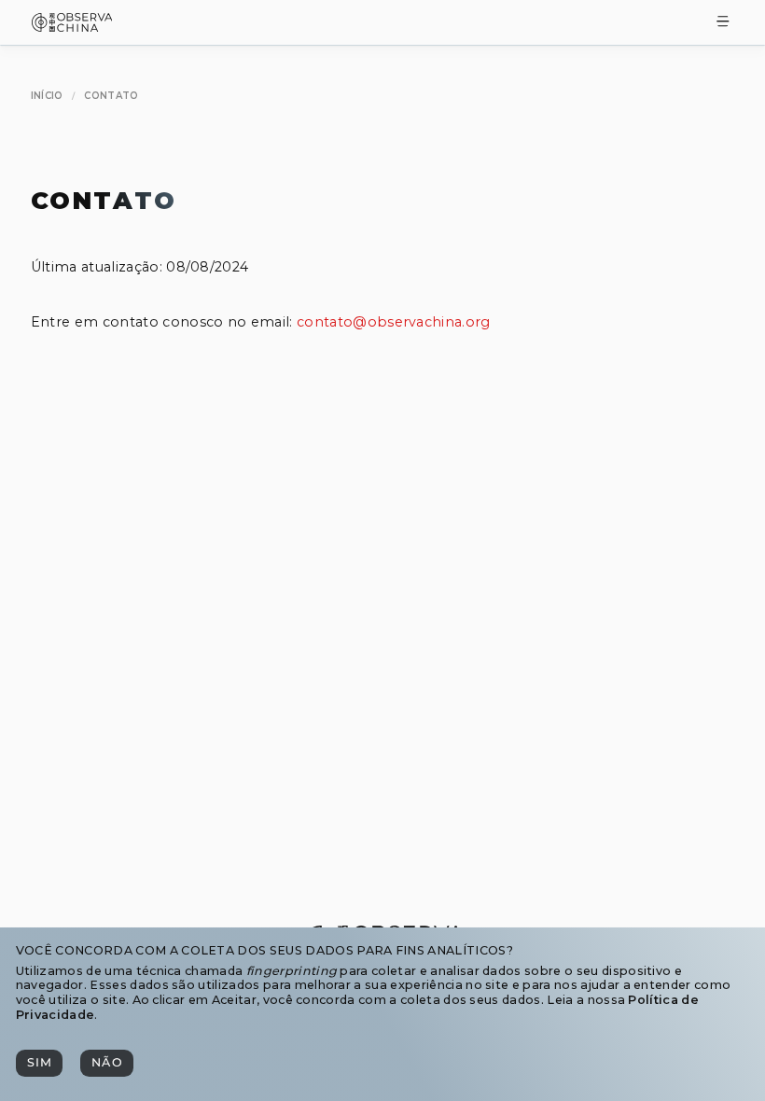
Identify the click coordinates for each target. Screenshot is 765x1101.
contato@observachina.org (394, 322)
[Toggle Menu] (723, 22)
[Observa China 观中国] (72, 26)
